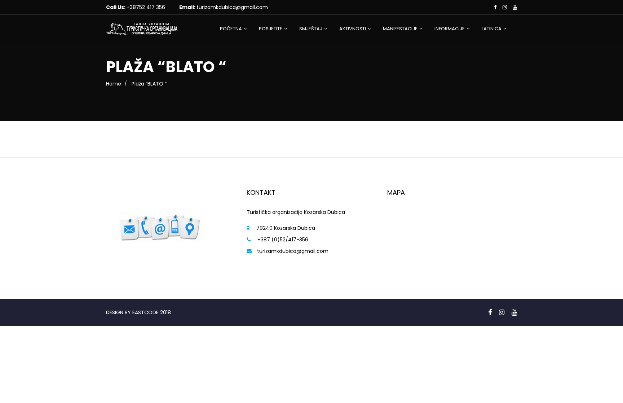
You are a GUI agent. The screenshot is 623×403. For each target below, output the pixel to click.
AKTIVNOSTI (352, 28)
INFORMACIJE (449, 28)
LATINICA (492, 28)
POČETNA (231, 28)
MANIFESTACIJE (400, 28)
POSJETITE (270, 28)
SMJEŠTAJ (310, 28)
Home (113, 83)
